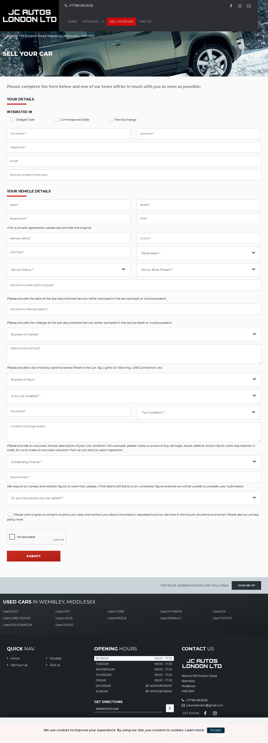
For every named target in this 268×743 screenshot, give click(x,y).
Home (72, 21)
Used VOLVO (64, 625)
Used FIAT (62, 611)
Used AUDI (10, 611)
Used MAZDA (117, 618)
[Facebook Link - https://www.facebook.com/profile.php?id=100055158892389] (231, 5)
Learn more (194, 730)
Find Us (145, 21)
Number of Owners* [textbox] (24, 334)
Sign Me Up (246, 585)
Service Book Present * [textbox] (157, 270)
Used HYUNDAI (171, 611)
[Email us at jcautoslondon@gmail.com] (248, 5)
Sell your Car (121, 21)
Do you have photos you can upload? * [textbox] (37, 498)
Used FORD (116, 611)
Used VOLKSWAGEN (17, 625)
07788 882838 (80, 5)
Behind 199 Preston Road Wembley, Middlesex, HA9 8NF (50, 36)
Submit (33, 556)
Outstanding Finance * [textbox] (26, 462)
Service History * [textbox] (22, 270)
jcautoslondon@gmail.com (204, 705)
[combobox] (198, 253)
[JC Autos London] (202, 668)
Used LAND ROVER (17, 618)
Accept (215, 730)
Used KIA (219, 611)
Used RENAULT (171, 618)
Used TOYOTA (222, 618)
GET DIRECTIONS (108, 702)
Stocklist (91, 21)
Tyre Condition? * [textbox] (153, 412)
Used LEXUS (64, 618)
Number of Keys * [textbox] (23, 379)
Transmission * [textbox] (150, 253)
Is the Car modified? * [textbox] (25, 396)
